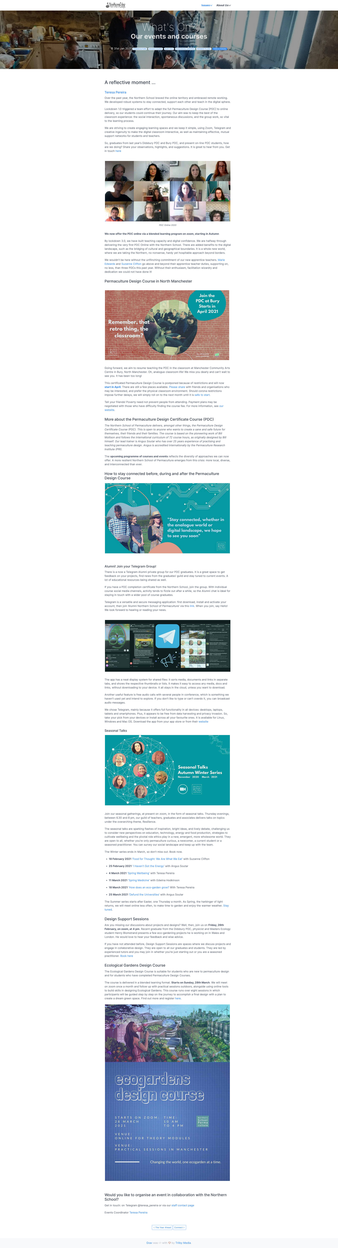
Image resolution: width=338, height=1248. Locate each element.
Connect (178, 1227)
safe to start (202, 394)
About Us (222, 5)
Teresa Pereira (219, 49)
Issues (205, 5)
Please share (177, 387)
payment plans (203, 49)
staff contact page (183, 1205)
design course (155, 49)
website (203, 721)
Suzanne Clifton (131, 263)
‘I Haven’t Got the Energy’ (148, 866)
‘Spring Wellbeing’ (138, 873)
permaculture (139, 49)
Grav (149, 1242)
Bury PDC (169, 49)
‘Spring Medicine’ (139, 880)
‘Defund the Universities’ (144, 894)
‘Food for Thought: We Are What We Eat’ (157, 858)
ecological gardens (185, 49)
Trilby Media (183, 1242)
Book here (126, 955)
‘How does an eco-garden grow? (149, 887)
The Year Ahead (163, 1227)
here (118, 151)
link (192, 606)
